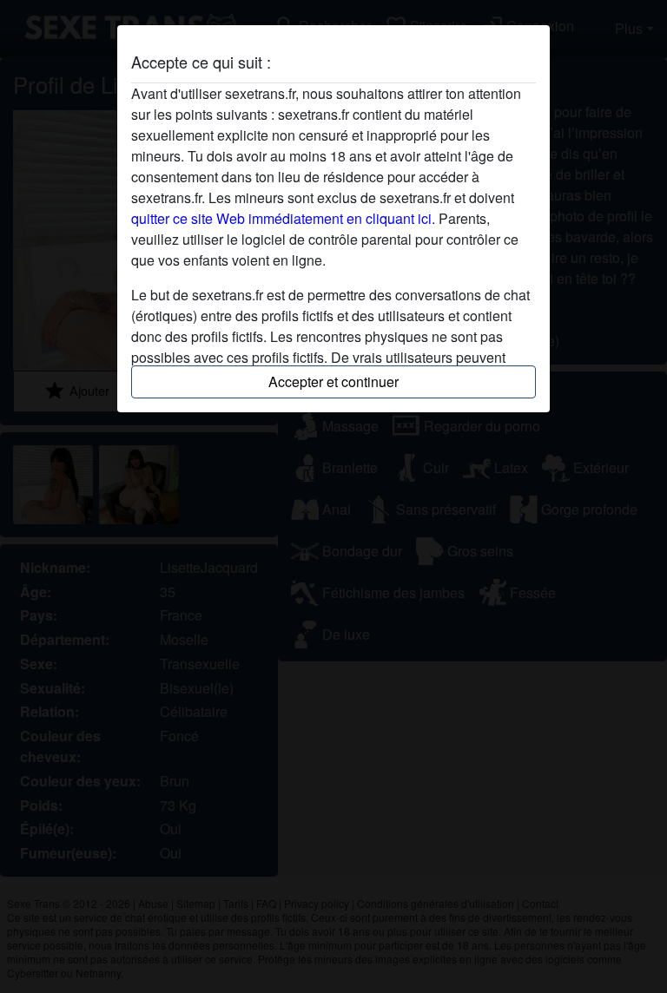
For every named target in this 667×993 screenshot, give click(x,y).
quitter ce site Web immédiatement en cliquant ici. (283, 218)
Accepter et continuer (333, 381)
